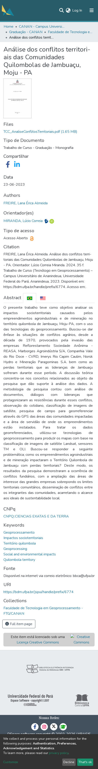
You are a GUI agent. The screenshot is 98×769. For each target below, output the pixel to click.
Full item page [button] (20, 623)
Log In (77, 10)
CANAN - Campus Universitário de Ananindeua (41, 26)
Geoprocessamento (19, 532)
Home (8, 26)
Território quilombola (19, 543)
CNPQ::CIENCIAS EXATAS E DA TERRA (36, 516)
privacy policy (58, 753)
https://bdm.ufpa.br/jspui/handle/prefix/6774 (38, 591)
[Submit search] (61, 10)
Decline (68, 762)
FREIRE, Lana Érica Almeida (25, 203)
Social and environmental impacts (29, 554)
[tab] (29, 298)
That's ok (85, 762)
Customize (10, 762)
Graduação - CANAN (25, 32)
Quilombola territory (19, 559)
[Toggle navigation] (91, 10)
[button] (68, 10)
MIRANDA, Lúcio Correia (23, 220)
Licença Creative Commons (38, 642)
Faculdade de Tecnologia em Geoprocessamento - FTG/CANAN (70, 32)
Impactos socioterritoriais (23, 537)
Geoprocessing (15, 548)
